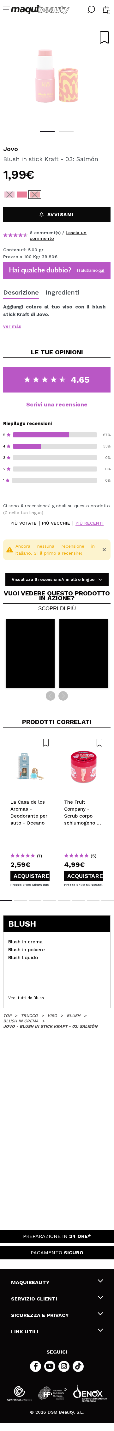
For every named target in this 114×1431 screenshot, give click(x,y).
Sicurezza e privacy (40, 1315)
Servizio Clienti (34, 1299)
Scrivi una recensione (56, 404)
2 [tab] (66, 131)
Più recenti (89, 523)
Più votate (23, 523)
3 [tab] (35, 900)
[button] (30, 653)
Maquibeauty (30, 1282)
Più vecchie (56, 523)
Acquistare (31, 876)
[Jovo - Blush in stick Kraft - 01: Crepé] (9, 195)
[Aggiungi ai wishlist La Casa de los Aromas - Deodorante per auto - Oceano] (30, 742)
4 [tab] (49, 900)
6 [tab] (78, 900)
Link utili (25, 1332)
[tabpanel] (57, 75)
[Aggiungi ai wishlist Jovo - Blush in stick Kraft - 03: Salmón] (104, 37)
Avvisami (60, 214)
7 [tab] (93, 900)
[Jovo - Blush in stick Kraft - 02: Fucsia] (22, 195)
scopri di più (57, 608)
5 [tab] (64, 900)
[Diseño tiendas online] (90, 1393)
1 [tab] (47, 131)
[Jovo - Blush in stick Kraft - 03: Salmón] (35, 195)
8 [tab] (107, 900)
